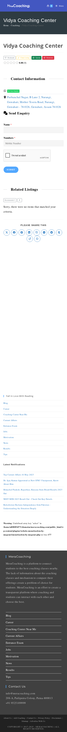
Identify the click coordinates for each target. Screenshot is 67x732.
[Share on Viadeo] (30, 239)
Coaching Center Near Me (15, 414)
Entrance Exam (10, 425)
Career (6, 408)
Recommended (9, 200)
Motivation (8, 437)
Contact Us (31, 718)
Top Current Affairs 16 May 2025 (18, 474)
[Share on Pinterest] (22, 232)
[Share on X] (7, 232)
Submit (11, 169)
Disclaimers (57, 718)
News (5, 442)
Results (6, 448)
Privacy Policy (44, 718)
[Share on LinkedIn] (29, 232)
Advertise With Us (37, 721)
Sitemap (25, 721)
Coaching (15, 25)
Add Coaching (19, 718)
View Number (14, 91)
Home (6, 25)
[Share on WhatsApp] (37, 239)
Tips (5, 454)
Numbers (9, 138)
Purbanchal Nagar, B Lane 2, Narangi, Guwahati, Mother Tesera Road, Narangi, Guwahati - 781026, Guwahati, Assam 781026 (34, 101)
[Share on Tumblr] (59, 232)
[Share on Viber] (37, 232)
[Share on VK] (44, 232)
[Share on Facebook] (14, 232)
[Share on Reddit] (51, 232)
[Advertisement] (33, 281)
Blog (5, 403)
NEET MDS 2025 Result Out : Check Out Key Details (27, 499)
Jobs (5, 431)
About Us (8, 718)
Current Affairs (10, 420)
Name (8, 124)
